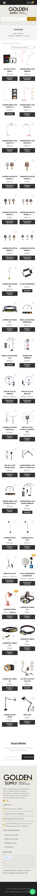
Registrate (21, 2)
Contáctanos (8, 847)
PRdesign (29, 891)
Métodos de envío (10, 843)
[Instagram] (7, 801)
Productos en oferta (11, 839)
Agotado (10, 114)
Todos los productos (11, 835)
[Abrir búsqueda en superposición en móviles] (18, 19)
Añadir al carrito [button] (10, 78)
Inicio (14, 33)
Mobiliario (19, 36)
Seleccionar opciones (27, 78)
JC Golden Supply (15, 891)
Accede (15, 2)
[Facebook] (4, 801)
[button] (4, 2)
